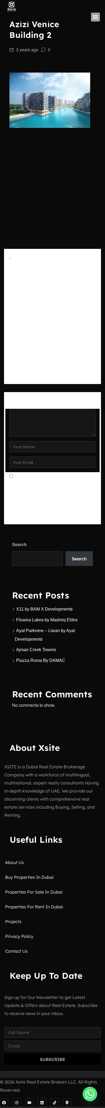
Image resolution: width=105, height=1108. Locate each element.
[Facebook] (4, 1102)
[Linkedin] (42, 1102)
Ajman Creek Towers (36, 649)
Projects (13, 921)
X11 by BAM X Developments (44, 609)
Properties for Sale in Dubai (33, 892)
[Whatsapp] (90, 1094)
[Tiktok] (54, 1102)
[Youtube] (29, 1102)
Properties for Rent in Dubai (34, 906)
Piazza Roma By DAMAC (40, 660)
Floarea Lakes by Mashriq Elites (47, 620)
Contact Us (16, 951)
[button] (95, 17)
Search (19, 544)
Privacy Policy (19, 936)
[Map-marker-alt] (67, 1102)
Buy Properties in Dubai (29, 877)
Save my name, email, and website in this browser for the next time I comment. (50, 488)
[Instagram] (17, 1102)
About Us (14, 862)
